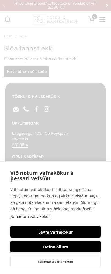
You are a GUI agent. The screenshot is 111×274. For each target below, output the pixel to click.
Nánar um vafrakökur (30, 216)
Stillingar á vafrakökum (55, 261)
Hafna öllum (55, 246)
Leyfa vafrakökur (55, 232)
